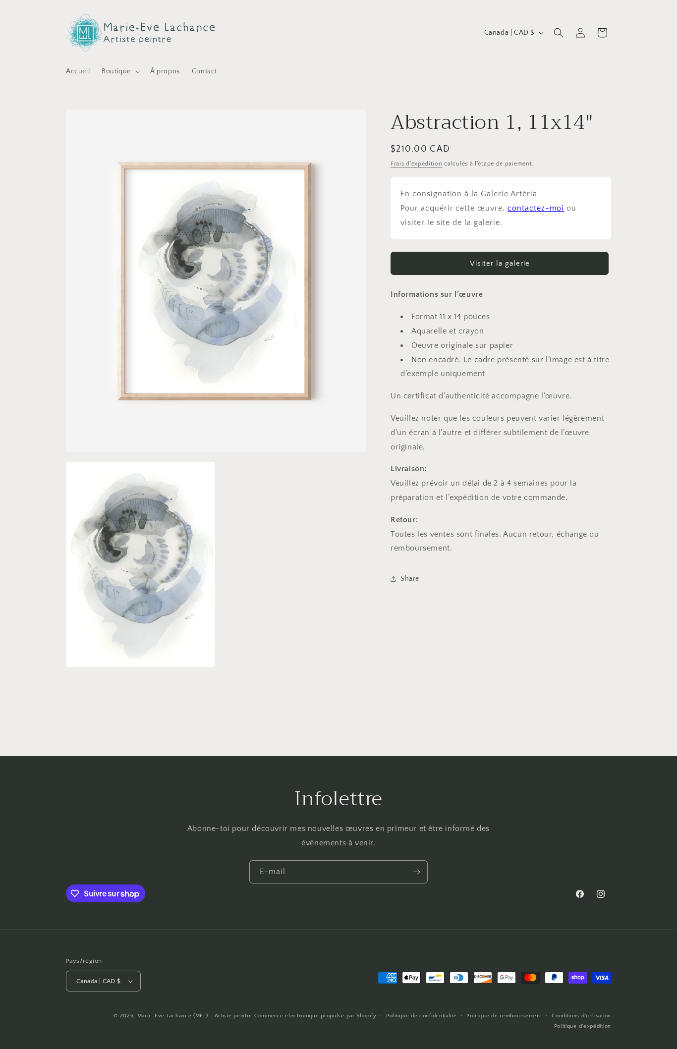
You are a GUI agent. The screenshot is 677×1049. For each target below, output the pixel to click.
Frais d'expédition (417, 164)
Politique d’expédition (582, 1026)
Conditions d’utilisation (581, 1016)
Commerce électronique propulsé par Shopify (315, 1016)
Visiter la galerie (500, 263)
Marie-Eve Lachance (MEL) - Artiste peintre (194, 1016)
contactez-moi (536, 208)
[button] (120, 71)
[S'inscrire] (416, 871)
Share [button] (409, 579)
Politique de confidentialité (421, 1016)
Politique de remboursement (504, 1016)
